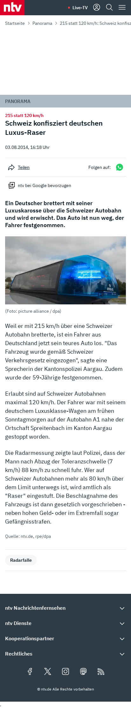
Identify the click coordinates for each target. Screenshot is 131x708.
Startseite (15, 23)
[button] (65, 275)
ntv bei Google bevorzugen (44, 185)
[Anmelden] (96, 7)
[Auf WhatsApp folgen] (119, 167)
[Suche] (109, 7)
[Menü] (122, 7)
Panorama (42, 23)
